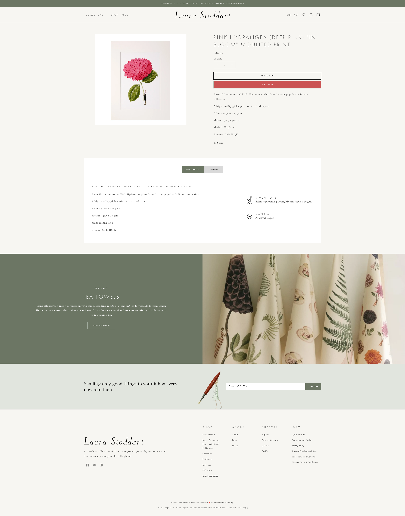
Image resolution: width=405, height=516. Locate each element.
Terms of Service (234, 508)
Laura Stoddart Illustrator (188, 503)
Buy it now (267, 84)
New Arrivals (208, 434)
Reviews (214, 169)
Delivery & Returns (270, 440)
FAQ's (265, 451)
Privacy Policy (298, 445)
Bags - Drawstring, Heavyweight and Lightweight (211, 444)
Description (192, 169)
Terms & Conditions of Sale (304, 451)
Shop (114, 14)
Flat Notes (207, 459)
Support (265, 434)
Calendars (207, 453)
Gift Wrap (207, 470)
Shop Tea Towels (101, 325)
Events (235, 445)
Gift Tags (206, 464)
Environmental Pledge (302, 440)
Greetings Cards (210, 475)
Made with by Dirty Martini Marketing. (217, 503)
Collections (94, 14)
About (126, 14)
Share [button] (220, 142)
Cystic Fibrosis (298, 434)
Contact (265, 445)
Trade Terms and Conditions (305, 456)
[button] (304, 14)
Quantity (218, 58)
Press (234, 440)
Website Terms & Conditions (305, 462)
